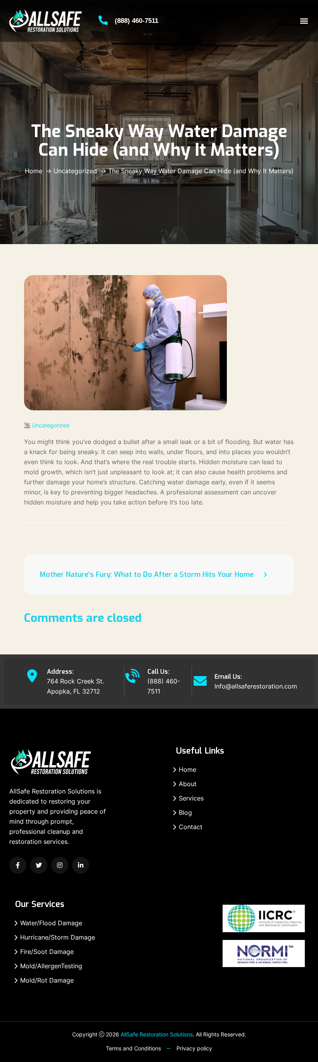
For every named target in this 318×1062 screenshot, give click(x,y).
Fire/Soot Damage (47, 951)
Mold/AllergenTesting (51, 966)
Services (191, 798)
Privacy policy (194, 1048)
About (188, 784)
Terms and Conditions (133, 1048)
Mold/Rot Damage (47, 980)
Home (33, 171)
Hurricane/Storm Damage (57, 937)
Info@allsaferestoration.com (255, 686)
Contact (190, 827)
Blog (185, 812)
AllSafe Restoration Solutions (157, 1034)
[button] (303, 21)
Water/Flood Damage (51, 923)
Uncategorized (75, 171)
